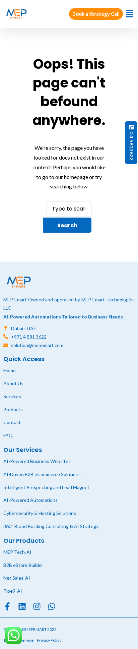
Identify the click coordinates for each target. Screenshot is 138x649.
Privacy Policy (49, 640)
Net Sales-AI (16, 578)
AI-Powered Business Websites (37, 461)
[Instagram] (37, 606)
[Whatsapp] (52, 606)
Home (9, 370)
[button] (129, 14)
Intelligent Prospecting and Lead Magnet (46, 487)
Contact (12, 422)
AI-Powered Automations (30, 500)
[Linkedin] (22, 606)
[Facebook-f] (7, 606)
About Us (13, 383)
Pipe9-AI (12, 591)
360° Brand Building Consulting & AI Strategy (50, 526)
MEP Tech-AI (17, 552)
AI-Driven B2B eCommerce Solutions (42, 474)
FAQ (8, 435)
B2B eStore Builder (23, 565)
